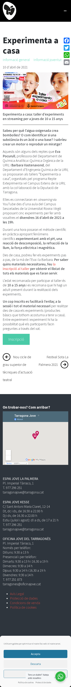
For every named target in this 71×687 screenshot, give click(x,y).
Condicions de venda (25, 603)
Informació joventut (47, 60)
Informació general (16, 60)
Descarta (35, 664)
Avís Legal (17, 594)
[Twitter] (66, 47)
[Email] (66, 62)
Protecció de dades (43, 682)
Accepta (35, 654)
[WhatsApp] (66, 55)
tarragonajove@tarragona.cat (23, 492)
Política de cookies (26, 682)
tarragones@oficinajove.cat (22, 584)
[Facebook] (66, 40)
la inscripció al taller (29, 266)
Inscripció (16, 339)
